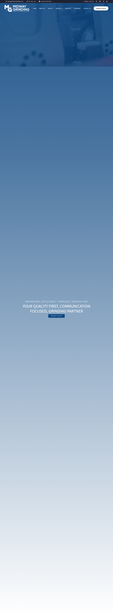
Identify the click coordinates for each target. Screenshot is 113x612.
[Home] (17, 8)
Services (58, 8)
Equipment (77, 8)
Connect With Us (89, 1)
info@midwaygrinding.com (15, 1)
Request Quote (101, 8)
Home (34, 8)
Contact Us (87, 8)
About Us (42, 8)
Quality (50, 8)
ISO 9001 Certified (46, 1)
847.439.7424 (32, 1)
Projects (68, 8)
